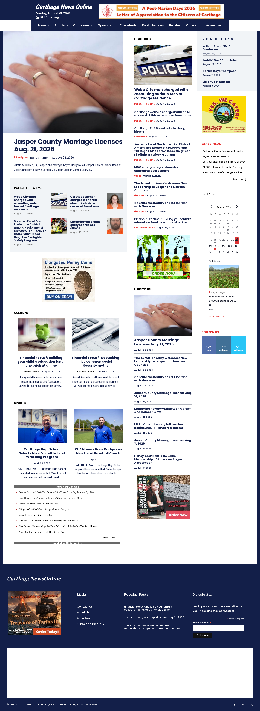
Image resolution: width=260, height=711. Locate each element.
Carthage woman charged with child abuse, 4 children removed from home (84, 201)
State (137, 176)
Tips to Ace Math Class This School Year (38, 503)
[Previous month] (211, 206)
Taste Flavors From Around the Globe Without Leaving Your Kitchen (51, 498)
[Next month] (237, 206)
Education (140, 136)
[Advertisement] (228, 381)
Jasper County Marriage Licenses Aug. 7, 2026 (163, 442)
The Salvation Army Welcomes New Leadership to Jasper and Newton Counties (160, 186)
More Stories (109, 537)
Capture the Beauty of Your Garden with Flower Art (160, 204)
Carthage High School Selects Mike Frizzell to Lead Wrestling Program (42, 453)
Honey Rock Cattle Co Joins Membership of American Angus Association (158, 459)
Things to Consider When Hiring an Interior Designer (44, 509)
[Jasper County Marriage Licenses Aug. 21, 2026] (63, 82)
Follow (224, 337)
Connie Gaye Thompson (219, 71)
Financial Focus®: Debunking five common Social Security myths (95, 361)
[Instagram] (243, 705)
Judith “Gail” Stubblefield (221, 60)
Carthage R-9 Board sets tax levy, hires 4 (159, 130)
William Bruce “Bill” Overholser (216, 47)
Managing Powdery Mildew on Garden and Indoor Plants (163, 410)
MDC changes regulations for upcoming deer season (156, 169)
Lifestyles (21, 157)
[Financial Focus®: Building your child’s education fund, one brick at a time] (41, 335)
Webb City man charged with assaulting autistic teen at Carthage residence (27, 203)
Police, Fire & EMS (144, 103)
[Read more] (239, 179)
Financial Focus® (144, 227)
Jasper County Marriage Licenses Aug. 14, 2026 (163, 394)
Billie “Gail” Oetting (216, 82)
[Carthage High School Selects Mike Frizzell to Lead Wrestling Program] (42, 426)
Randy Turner (39, 157)
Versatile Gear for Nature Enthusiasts (36, 515)
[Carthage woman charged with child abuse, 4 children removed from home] (115, 201)
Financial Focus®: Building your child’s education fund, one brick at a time (41, 361)
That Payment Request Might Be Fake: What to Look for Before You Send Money (58, 526)
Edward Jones (30, 371)
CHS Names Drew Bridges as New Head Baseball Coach (98, 451)
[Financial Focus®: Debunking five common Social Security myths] (95, 335)
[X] (251, 705)
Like (209, 337)
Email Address (202, 622)
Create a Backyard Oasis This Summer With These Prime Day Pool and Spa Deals (57, 492)
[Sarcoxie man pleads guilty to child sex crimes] (115, 226)
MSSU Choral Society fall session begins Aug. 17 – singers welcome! (159, 426)
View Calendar (217, 316)
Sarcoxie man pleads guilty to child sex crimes (85, 225)
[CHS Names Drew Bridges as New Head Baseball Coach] (98, 426)
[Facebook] (235, 705)
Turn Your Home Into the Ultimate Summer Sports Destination (48, 520)
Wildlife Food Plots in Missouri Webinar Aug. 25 (222, 300)
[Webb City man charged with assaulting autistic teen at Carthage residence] (59, 201)
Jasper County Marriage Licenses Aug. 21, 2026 (68, 145)
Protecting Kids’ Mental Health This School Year (42, 532)
